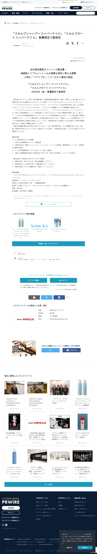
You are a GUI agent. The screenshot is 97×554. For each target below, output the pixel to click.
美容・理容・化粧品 (54, 259)
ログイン (89, 7)
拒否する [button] (69, 547)
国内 (68, 2)
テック (25, 13)
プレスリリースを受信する (59, 7)
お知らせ (60, 502)
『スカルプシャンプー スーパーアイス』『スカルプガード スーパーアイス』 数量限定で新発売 (82, 403)
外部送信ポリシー (40, 550)
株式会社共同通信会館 (55, 539)
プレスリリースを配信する (42, 7)
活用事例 (38, 519)
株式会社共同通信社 (39, 539)
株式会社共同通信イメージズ (25, 542)
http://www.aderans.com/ (59, 319)
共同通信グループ (62, 508)
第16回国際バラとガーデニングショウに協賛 (14, 435)
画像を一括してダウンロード (48, 243)
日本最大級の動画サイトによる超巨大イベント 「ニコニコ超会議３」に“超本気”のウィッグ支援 (82, 472)
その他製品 (15, 23)
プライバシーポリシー (76, 534)
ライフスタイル (37, 13)
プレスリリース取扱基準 (55, 550)
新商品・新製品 (22, 254)
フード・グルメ (63, 13)
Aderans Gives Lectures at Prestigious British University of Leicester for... (13, 403)
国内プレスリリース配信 (42, 502)
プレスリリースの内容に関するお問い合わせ (84, 515)
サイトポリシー (10, 550)
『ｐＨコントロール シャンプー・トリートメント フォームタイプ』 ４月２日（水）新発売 (14, 472)
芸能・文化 (50, 13)
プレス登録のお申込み (79, 512)
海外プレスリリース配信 (42, 505)
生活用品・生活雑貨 (23, 259)
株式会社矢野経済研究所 (45, 544)
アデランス (23, 23)
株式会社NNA (40, 542)
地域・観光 (15, 13)
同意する (85, 547)
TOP (8, 23)
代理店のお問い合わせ (79, 505)
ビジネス (5, 13)
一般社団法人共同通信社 (23, 539)
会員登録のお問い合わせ (80, 502)
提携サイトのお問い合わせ (80, 508)
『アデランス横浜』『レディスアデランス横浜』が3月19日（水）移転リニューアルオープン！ (37, 472)
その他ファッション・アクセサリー (39, 259)
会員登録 (76, 7)
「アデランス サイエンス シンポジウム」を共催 (60, 401)
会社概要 (60, 505)
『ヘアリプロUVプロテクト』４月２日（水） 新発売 (82, 435)
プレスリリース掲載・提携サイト (44, 515)
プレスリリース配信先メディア (43, 512)
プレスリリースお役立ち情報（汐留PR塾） (46, 508)
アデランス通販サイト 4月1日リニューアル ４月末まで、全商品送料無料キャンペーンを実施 (60, 437)
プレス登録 (34, 280)
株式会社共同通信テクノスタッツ (26, 544)
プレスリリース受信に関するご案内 (66, 289)
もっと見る (48, 484)
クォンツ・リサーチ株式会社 (56, 542)
